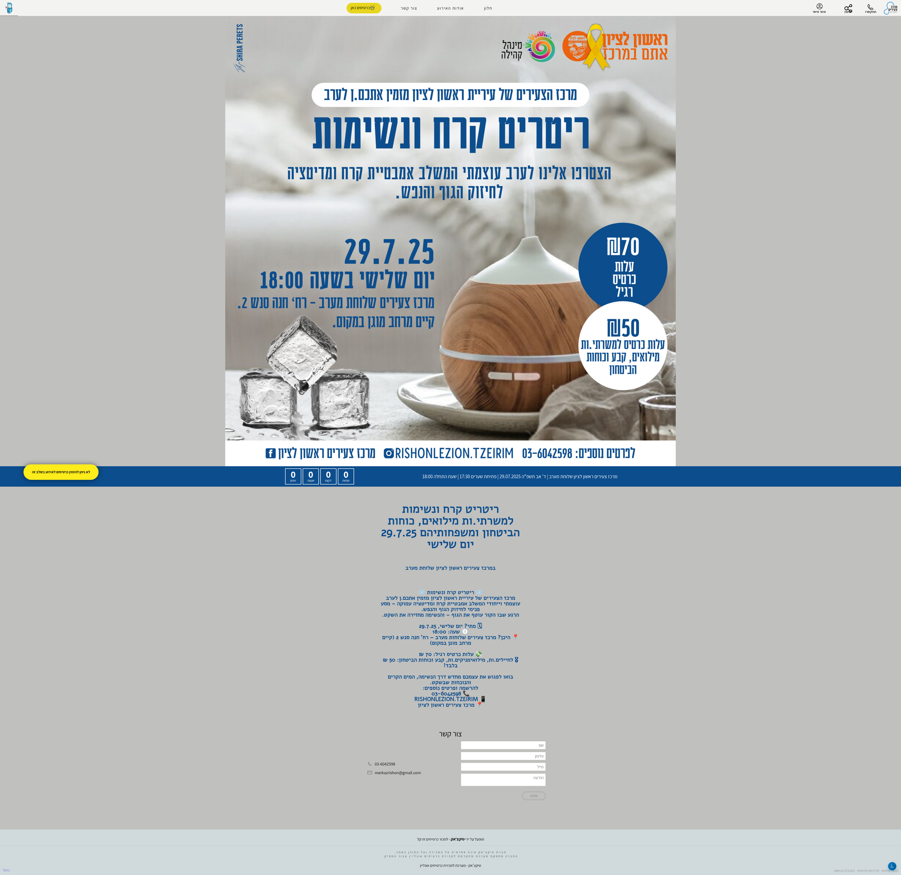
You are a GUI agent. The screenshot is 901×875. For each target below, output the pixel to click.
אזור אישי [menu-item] (819, 11)
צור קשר (409, 8)
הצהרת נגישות (844, 870)
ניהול (6, 870)
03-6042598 (385, 764)
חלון (488, 8)
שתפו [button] (848, 11)
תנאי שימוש (890, 870)
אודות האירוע (450, 8)
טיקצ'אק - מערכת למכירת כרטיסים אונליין (450, 865)
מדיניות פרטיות (868, 870)
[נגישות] (892, 866)
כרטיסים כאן (360, 7)
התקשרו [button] (870, 11)
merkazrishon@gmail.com (398, 773)
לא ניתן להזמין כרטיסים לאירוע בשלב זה (61, 472)
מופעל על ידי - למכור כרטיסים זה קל (450, 839)
